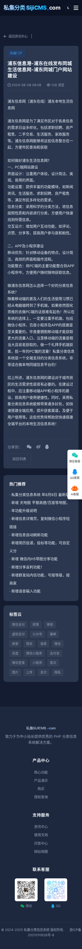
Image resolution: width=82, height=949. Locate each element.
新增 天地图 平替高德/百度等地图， (40, 502)
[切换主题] (68, 7)
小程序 (37, 662)
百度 (15, 653)
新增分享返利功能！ (27, 567)
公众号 (37, 634)
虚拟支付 (18, 634)
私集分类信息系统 (36, 930)
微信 (57, 643)
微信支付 (18, 624)
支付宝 (54, 653)
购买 (41, 788)
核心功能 (41, 772)
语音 (43, 643)
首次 (53, 662)
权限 (36, 624)
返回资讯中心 (18, 36)
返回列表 (19, 459)
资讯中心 (41, 826)
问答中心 (41, 843)
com (32, 7)
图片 (15, 672)
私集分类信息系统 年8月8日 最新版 (40, 494)
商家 (15, 643)
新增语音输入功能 (26, 591)
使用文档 (41, 835)
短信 (29, 643)
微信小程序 (34, 653)
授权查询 (41, 797)
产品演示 (41, 780)
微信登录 (18, 662)
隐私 (57, 672)
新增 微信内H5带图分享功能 (34, 559)
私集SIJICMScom (41, 728)
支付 (43, 672)
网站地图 (41, 851)
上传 (29, 672)
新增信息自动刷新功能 (29, 535)
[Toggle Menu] (76, 8)
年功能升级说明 (24, 510)
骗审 (53, 634)
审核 (50, 624)
